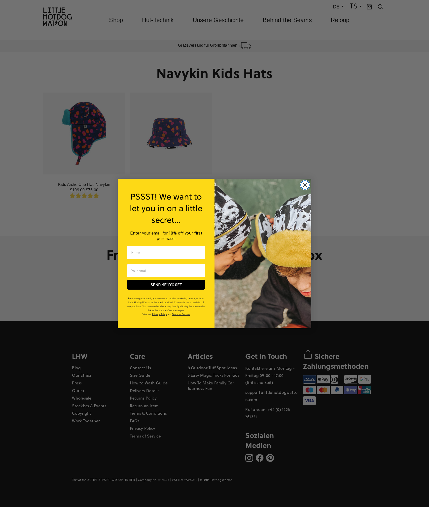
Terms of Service (181, 314)
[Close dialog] (305, 185)
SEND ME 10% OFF (166, 284)
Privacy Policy (159, 314)
